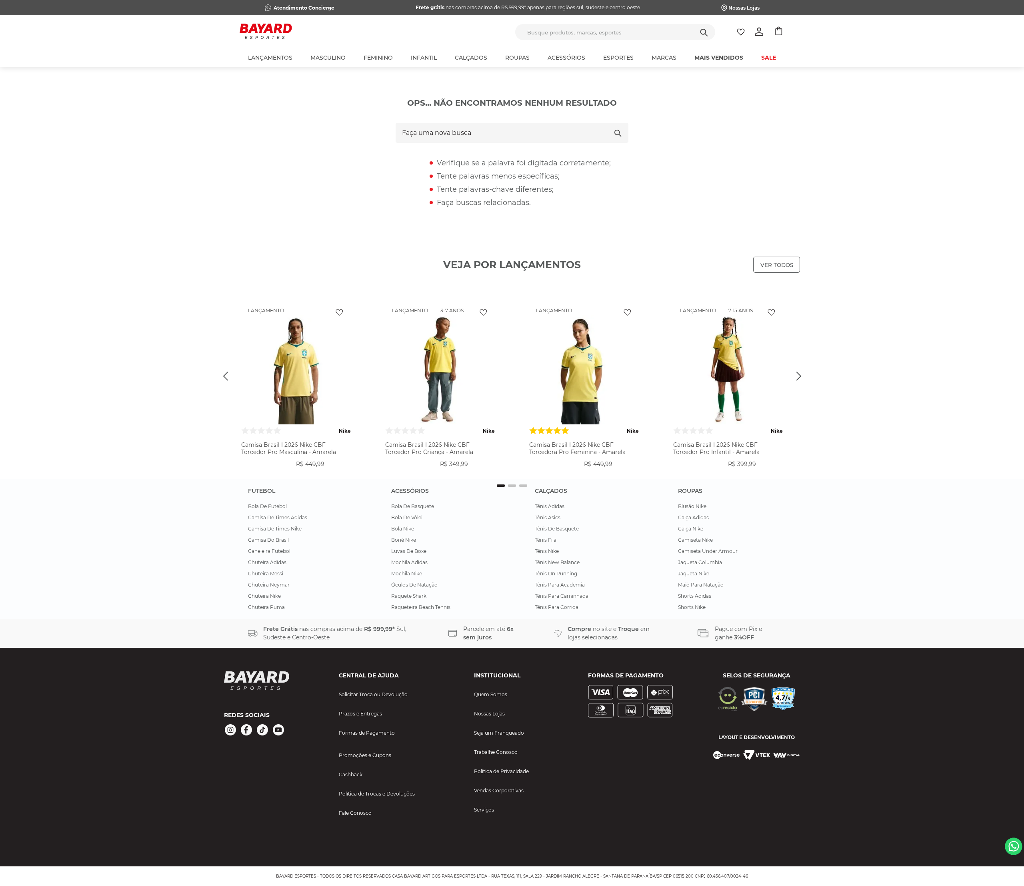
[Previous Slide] (225, 376)
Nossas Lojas (744, 8)
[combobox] (615, 32)
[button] (296, 471)
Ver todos (776, 265)
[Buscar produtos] (704, 32)
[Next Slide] (798, 376)
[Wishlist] (741, 32)
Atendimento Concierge (304, 8)
